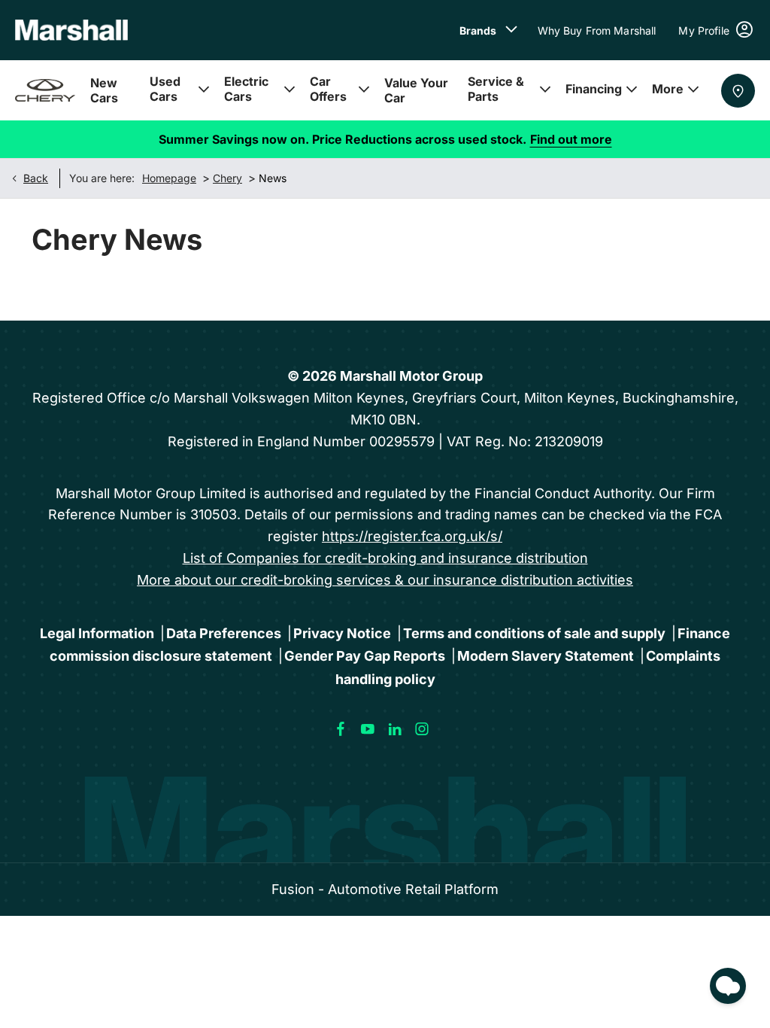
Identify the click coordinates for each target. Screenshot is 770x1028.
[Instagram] (422, 729)
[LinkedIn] (395, 729)
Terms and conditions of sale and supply (534, 633)
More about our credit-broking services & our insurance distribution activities (385, 580)
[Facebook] (340, 729)
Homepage (169, 178)
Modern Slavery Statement (545, 656)
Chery (227, 178)
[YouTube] (367, 729)
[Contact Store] (738, 91)
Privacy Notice (342, 633)
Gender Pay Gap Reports (364, 656)
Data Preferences (223, 633)
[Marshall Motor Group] (71, 30)
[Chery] (45, 90)
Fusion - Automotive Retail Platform (385, 889)
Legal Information (97, 633)
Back (35, 178)
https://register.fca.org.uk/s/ (412, 536)
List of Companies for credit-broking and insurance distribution (385, 558)
